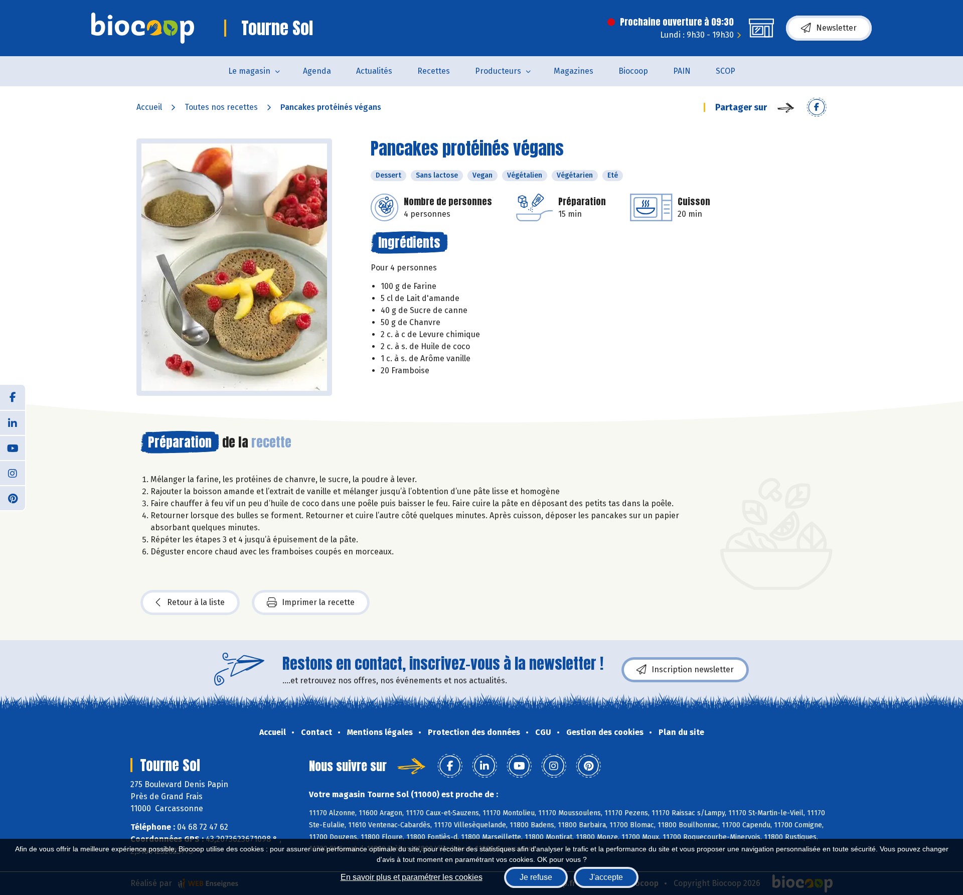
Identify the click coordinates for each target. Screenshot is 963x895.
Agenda (317, 71)
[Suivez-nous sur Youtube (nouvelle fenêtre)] (12, 447)
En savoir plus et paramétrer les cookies (412, 877)
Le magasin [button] (249, 71)
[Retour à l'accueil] (142, 28)
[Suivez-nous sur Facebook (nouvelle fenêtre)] (12, 397)
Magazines (573, 71)
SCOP (725, 71)
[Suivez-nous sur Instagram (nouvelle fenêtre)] (12, 472)
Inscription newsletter (693, 669)
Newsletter (836, 28)
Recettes (433, 71)
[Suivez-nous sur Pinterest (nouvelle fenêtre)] (12, 497)
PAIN (682, 71)
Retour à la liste (196, 602)
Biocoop (633, 71)
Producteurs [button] (498, 71)
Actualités (374, 71)
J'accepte (606, 877)
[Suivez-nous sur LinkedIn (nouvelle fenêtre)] (12, 422)
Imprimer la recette (318, 602)
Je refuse (536, 877)
